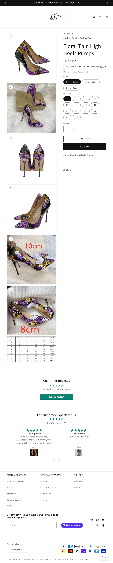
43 (85, 111)
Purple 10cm (91, 82)
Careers (43, 500)
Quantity (66, 123)
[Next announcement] (108, 3)
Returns (10, 487)
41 (67, 111)
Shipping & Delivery (15, 481)
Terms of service (71, 559)
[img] (56, 419)
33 (67, 99)
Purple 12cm (72, 82)
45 (67, 117)
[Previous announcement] (5, 3)
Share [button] (68, 170)
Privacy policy (57, 559)
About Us (44, 481)
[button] (6, 17)
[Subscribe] (53, 525)
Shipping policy (85, 559)
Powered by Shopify (30, 559)
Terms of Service (14, 500)
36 (95, 99)
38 (77, 105)
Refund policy (44, 559)
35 (86, 99)
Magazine (78, 481)
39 (86, 105)
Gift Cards (78, 487)
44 (95, 111)
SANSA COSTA (17, 559)
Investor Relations (48, 487)
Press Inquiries (47, 493)
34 (77, 99)
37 (67, 105)
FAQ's (9, 506)
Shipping (66, 72)
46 (77, 117)
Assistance (11, 493)
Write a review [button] (56, 396)
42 (76, 111)
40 (95, 105)
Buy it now (85, 146)
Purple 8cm (71, 88)
